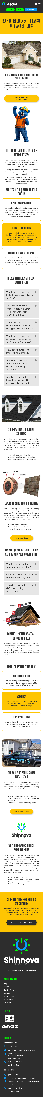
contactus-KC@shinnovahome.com (21, 1050)
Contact (7, 993)
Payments (8, 1003)
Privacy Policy (9, 996)
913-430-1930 (13, 1047)
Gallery (6, 987)
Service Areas (9, 990)
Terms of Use (9, 1000)
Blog (5, 984)
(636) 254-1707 (14, 1075)
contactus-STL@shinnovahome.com (21, 1078)
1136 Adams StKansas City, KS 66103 (15, 1054)
